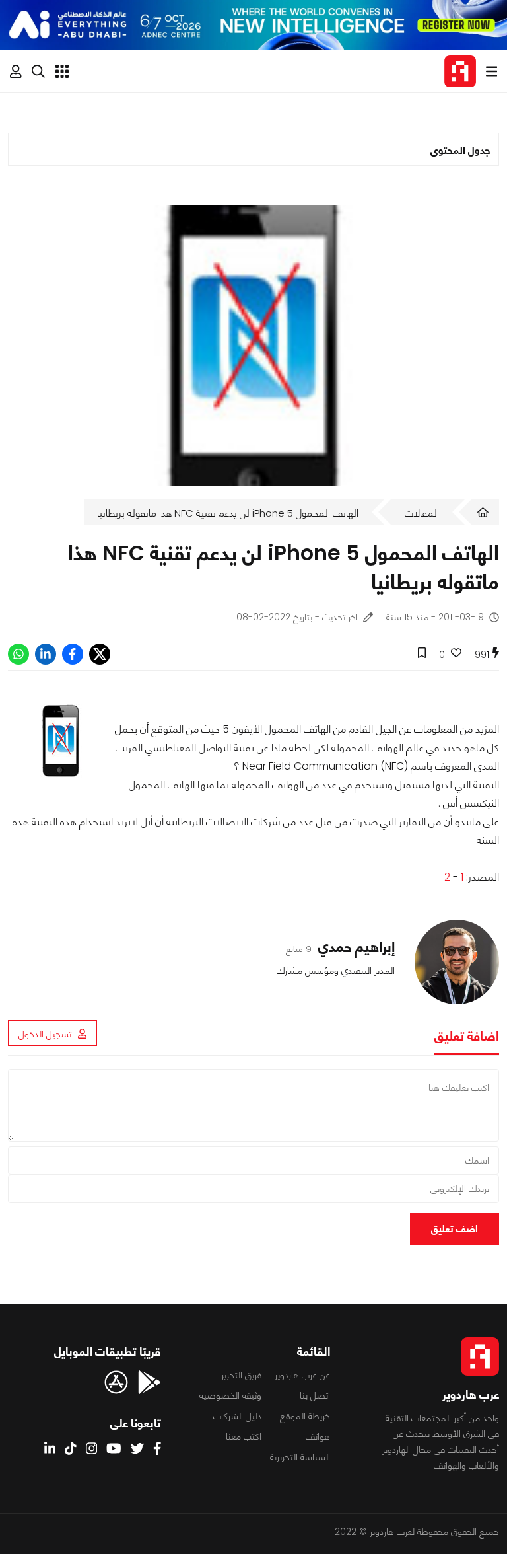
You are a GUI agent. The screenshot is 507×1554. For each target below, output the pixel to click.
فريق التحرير (241, 1375)
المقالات (422, 513)
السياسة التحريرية (300, 1456)
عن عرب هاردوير (302, 1375)
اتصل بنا (315, 1395)
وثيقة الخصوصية (230, 1395)
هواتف (318, 1436)
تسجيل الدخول (44, 1034)
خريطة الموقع (305, 1416)
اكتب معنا (243, 1436)
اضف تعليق (454, 1229)
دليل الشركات (237, 1416)
